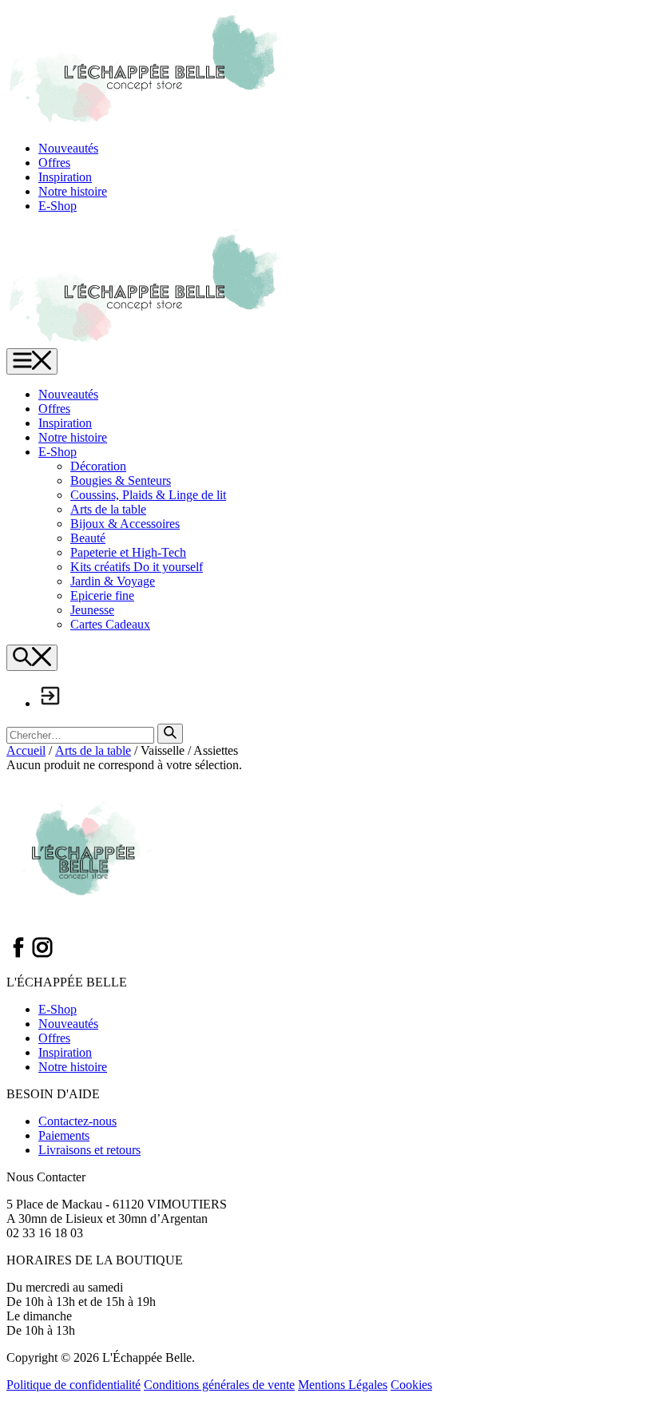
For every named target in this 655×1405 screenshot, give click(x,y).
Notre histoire (72, 191)
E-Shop (57, 205)
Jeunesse (92, 610)
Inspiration (65, 177)
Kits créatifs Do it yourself (136, 567)
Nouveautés (68, 148)
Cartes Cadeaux (110, 624)
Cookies (411, 1384)
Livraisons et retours (89, 1150)
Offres (54, 162)
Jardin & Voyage (112, 581)
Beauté (87, 538)
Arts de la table (108, 509)
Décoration (98, 466)
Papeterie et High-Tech (128, 552)
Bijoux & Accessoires (125, 523)
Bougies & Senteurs (120, 480)
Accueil (26, 750)
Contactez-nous (77, 1121)
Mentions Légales (342, 1384)
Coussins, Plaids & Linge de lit (148, 495)
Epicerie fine (102, 595)
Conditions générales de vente (219, 1384)
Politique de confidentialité (73, 1384)
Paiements (63, 1135)
